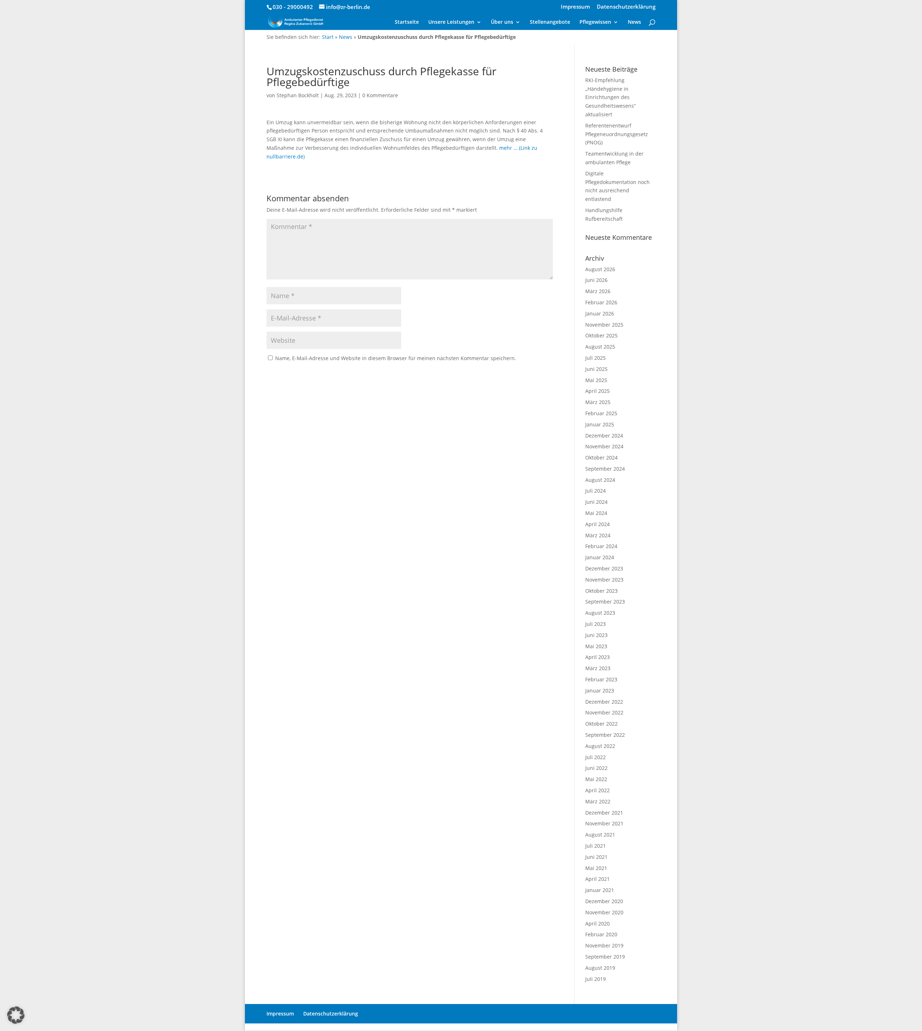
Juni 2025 (596, 369)
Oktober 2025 (601, 335)
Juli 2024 (595, 490)
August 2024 (600, 479)
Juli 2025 (595, 357)
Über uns (502, 22)
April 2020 (597, 923)
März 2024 (597, 535)
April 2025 (597, 390)
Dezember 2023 (604, 568)
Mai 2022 (596, 779)
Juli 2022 (595, 757)
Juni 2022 (596, 768)
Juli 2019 (595, 979)
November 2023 (604, 579)
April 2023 (597, 657)
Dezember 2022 (604, 701)
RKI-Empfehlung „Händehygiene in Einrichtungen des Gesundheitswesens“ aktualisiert (610, 97)
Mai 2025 (596, 380)
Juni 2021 (596, 856)
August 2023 (600, 612)
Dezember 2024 (604, 435)
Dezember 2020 (604, 901)
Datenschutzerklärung (626, 7)
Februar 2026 (601, 302)
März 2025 (597, 402)
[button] (16, 1015)
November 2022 (604, 712)
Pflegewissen (595, 22)
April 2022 (597, 790)
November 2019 (604, 945)
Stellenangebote (550, 22)
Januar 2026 (599, 313)
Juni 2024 (596, 501)
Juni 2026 (596, 280)
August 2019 (600, 967)
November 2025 (604, 324)
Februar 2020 (601, 934)
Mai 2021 (596, 868)
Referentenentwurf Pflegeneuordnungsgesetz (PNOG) (616, 134)
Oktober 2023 (601, 590)
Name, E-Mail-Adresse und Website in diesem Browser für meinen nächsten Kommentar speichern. (395, 358)
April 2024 (597, 524)
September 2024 (605, 468)
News (634, 22)
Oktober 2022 (601, 723)
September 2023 (605, 601)
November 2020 (604, 912)
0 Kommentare (380, 95)
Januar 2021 (599, 890)
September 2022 (605, 734)
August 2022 (600, 746)
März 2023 (597, 668)
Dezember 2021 (604, 812)
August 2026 (600, 269)
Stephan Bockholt (298, 95)
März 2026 (597, 291)
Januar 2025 (599, 424)
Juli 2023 (595, 623)
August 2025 (600, 346)
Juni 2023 (596, 635)
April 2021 (597, 878)
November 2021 (604, 823)
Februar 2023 (601, 679)
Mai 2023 (596, 646)
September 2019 (605, 956)
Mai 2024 (596, 513)
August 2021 (600, 834)
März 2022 (597, 801)
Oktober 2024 (601, 457)
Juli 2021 (595, 845)
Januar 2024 (599, 557)
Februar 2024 (601, 546)
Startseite (407, 22)
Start (328, 36)
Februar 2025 (601, 413)
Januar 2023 (599, 690)
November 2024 (604, 446)
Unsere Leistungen (451, 22)
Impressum (575, 7)
